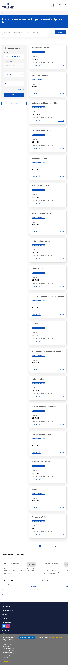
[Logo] (8, 6)
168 (58, 546)
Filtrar (14, 95)
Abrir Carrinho (14, 103)
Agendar (35, 65)
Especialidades (9, 65)
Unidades (8, 74)
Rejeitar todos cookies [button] (42, 637)
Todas (7, 84)
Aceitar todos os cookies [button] (26, 637)
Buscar (60, 32)
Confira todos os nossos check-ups (13, 595)
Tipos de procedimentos (12, 56)
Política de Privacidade (6, 660)
